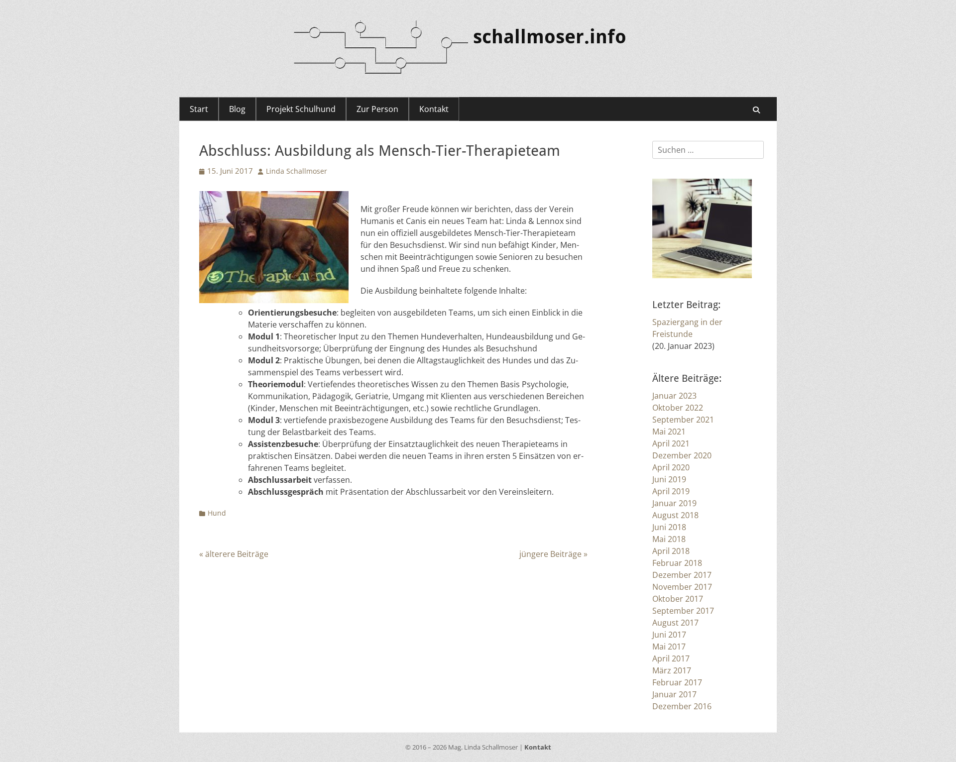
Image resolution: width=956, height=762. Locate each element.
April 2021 (671, 443)
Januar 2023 (674, 395)
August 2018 (675, 515)
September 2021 (683, 419)
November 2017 (682, 586)
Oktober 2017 (677, 598)
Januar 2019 (674, 503)
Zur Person (377, 109)
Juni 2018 (669, 527)
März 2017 (671, 670)
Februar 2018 (677, 562)
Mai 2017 (669, 646)
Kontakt (434, 109)
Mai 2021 (669, 431)
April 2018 (671, 550)
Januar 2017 (674, 694)
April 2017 (671, 658)
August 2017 (675, 622)
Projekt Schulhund (301, 109)
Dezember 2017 (682, 574)
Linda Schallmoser (296, 171)
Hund (217, 513)
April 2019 (671, 491)
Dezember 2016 (682, 706)
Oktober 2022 (677, 407)
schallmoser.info (549, 37)
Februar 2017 (677, 682)
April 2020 (671, 467)
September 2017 (683, 610)
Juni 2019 (669, 479)
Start (199, 109)
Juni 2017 (669, 634)
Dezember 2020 (682, 455)
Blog (237, 109)
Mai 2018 (669, 539)
